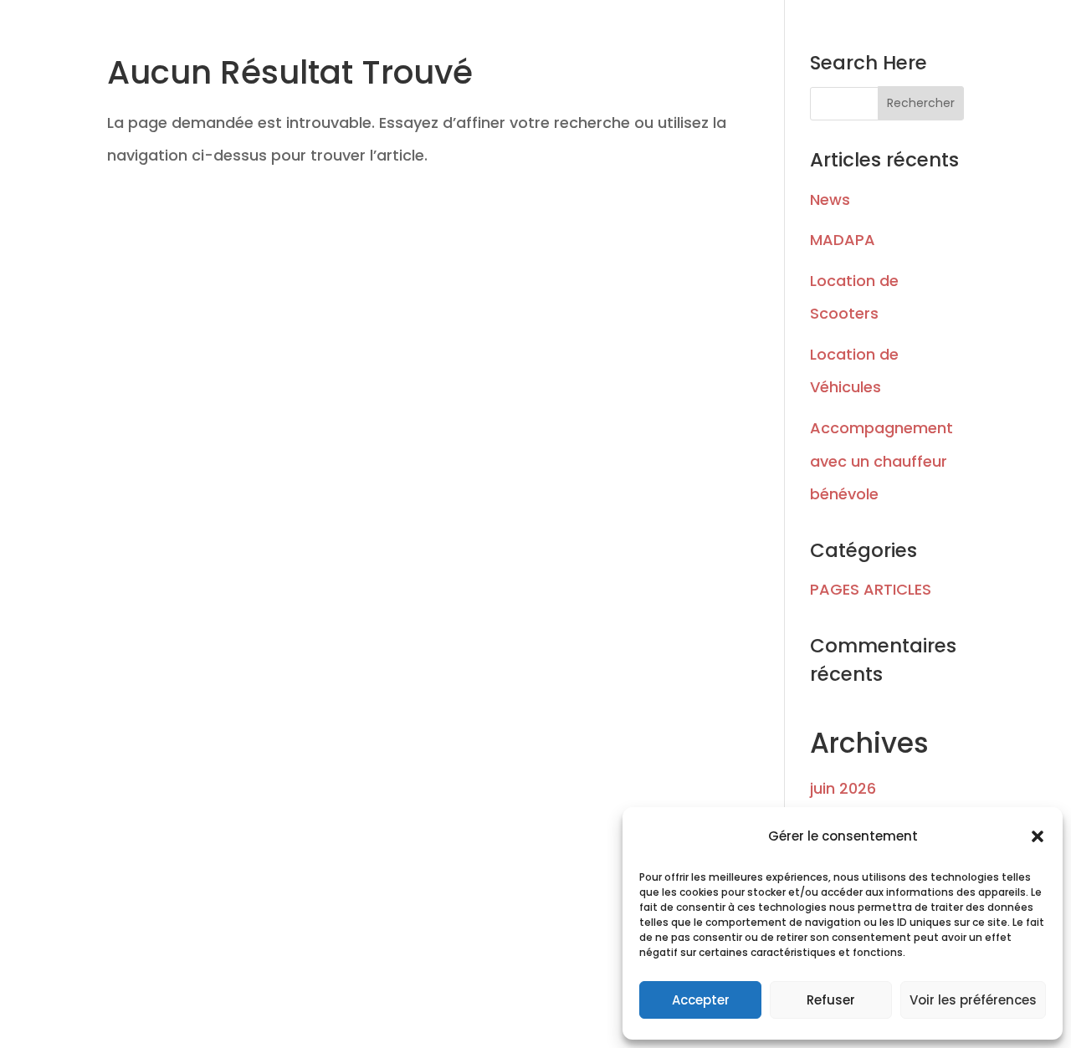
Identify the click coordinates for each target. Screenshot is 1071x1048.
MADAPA (842, 239)
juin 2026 (843, 788)
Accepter (701, 1000)
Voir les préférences (973, 1000)
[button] (1037, 836)
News (830, 199)
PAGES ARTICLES (870, 589)
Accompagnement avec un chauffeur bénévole (881, 460)
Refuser (831, 1000)
